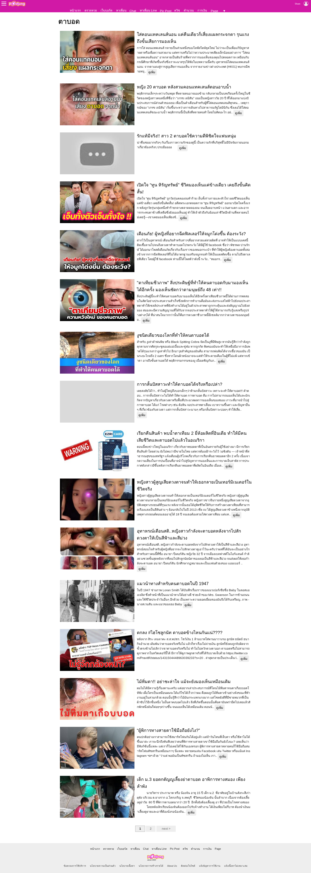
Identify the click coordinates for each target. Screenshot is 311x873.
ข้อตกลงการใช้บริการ (75, 866)
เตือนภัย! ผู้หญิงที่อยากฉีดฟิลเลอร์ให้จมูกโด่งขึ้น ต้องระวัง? (191, 233)
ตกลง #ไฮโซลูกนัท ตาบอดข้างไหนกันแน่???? (179, 632)
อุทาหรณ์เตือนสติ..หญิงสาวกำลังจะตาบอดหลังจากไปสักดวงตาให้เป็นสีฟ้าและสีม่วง (189, 534)
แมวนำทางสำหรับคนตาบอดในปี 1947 (173, 583)
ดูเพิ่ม (151, 72)
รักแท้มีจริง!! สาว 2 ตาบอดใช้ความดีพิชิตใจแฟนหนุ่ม (186, 136)
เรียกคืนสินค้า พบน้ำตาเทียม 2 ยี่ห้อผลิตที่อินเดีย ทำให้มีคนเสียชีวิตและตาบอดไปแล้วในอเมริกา (192, 437)
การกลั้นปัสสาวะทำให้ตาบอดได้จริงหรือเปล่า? (179, 384)
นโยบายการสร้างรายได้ (151, 866)
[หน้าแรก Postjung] (16, 3)
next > (166, 828)
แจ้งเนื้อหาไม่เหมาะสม (236, 866)
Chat (132, 11)
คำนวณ (189, 10)
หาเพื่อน (121, 10)
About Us (172, 866)
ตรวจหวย (91, 10)
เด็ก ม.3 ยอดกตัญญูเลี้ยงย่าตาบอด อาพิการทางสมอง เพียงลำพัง (191, 783)
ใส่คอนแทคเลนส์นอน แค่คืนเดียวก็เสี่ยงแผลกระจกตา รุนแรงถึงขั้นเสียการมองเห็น (193, 38)
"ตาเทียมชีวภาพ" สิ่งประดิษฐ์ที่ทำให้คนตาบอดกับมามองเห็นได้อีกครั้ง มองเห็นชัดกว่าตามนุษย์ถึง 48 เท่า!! (192, 286)
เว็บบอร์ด (106, 10)
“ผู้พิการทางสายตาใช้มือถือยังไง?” (168, 730)
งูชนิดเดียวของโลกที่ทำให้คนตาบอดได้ (173, 335)
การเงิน (202, 10)
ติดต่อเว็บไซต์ (188, 866)
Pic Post (165, 11)
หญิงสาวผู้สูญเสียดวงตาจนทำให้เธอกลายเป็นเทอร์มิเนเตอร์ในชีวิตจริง (194, 485)
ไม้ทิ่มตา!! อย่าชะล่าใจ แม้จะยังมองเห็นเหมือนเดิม (184, 681)
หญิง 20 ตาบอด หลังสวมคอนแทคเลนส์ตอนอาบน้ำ (184, 87)
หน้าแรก (75, 10)
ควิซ (177, 10)
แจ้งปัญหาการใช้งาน (209, 866)
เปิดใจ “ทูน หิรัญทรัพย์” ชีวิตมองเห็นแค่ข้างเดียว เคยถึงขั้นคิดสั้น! (194, 188)
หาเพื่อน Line (148, 10)
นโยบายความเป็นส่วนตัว (102, 866)
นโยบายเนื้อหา (127, 866)
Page (214, 11)
